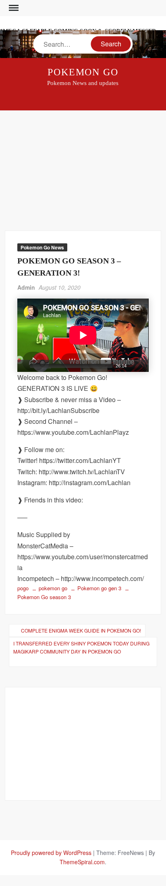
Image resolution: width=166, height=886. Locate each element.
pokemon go (53, 588)
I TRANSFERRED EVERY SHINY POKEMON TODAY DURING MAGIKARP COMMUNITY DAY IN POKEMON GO (81, 647)
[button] (83, 335)
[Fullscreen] (143, 366)
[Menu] (13, 8)
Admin (26, 287)
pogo (23, 588)
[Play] (22, 366)
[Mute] (133, 366)
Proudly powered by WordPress (51, 853)
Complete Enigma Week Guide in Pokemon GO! (81, 630)
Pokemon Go (83, 72)
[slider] (71, 366)
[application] (82, 335)
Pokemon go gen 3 (99, 588)
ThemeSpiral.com (82, 862)
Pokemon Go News (42, 247)
